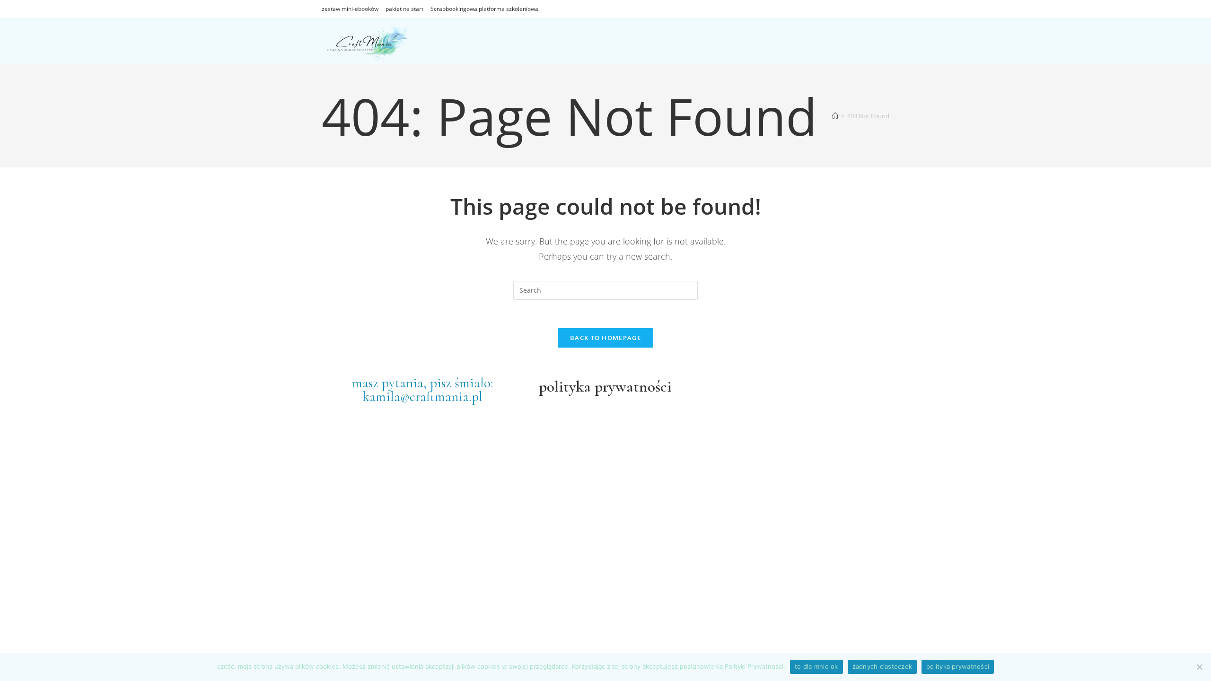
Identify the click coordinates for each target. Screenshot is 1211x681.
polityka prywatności (957, 666)
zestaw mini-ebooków (350, 9)
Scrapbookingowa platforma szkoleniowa (484, 9)
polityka (565, 386)
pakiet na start (404, 9)
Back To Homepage (605, 337)
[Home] (835, 116)
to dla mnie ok (816, 666)
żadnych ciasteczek (882, 666)
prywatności (631, 386)
